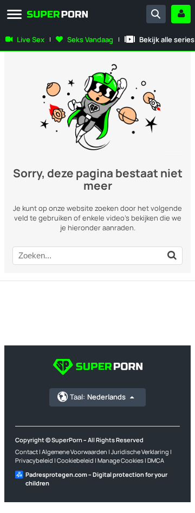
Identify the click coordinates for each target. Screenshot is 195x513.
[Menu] (14, 15)
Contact (26, 452)
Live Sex (30, 39)
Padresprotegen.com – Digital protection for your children (96, 478)
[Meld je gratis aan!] (181, 14)
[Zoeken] (156, 14)
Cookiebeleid (75, 460)
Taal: (98, 397)
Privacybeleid (34, 460)
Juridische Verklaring (140, 452)
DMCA (155, 460)
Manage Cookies (121, 460)
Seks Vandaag (90, 39)
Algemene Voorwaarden (74, 452)
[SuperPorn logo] (39, 15)
